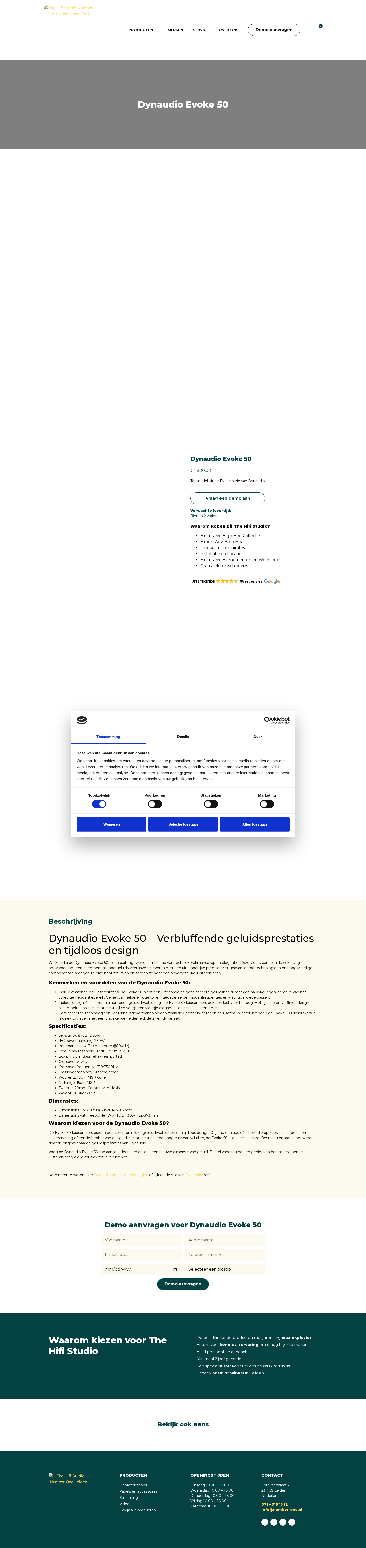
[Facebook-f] (273, 1522)
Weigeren (111, 824)
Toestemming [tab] (108, 737)
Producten (141, 30)
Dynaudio (193, 1175)
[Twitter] (291, 1522)
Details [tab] (183, 737)
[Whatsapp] (264, 1522)
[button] (308, 30)
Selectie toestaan (183, 824)
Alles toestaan (254, 824)
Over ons (229, 30)
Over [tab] (257, 737)
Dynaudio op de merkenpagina (121, 1175)
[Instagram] (282, 1522)
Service (201, 30)
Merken (175, 30)
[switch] (155, 804)
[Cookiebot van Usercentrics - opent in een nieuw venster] (268, 720)
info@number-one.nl (281, 1509)
